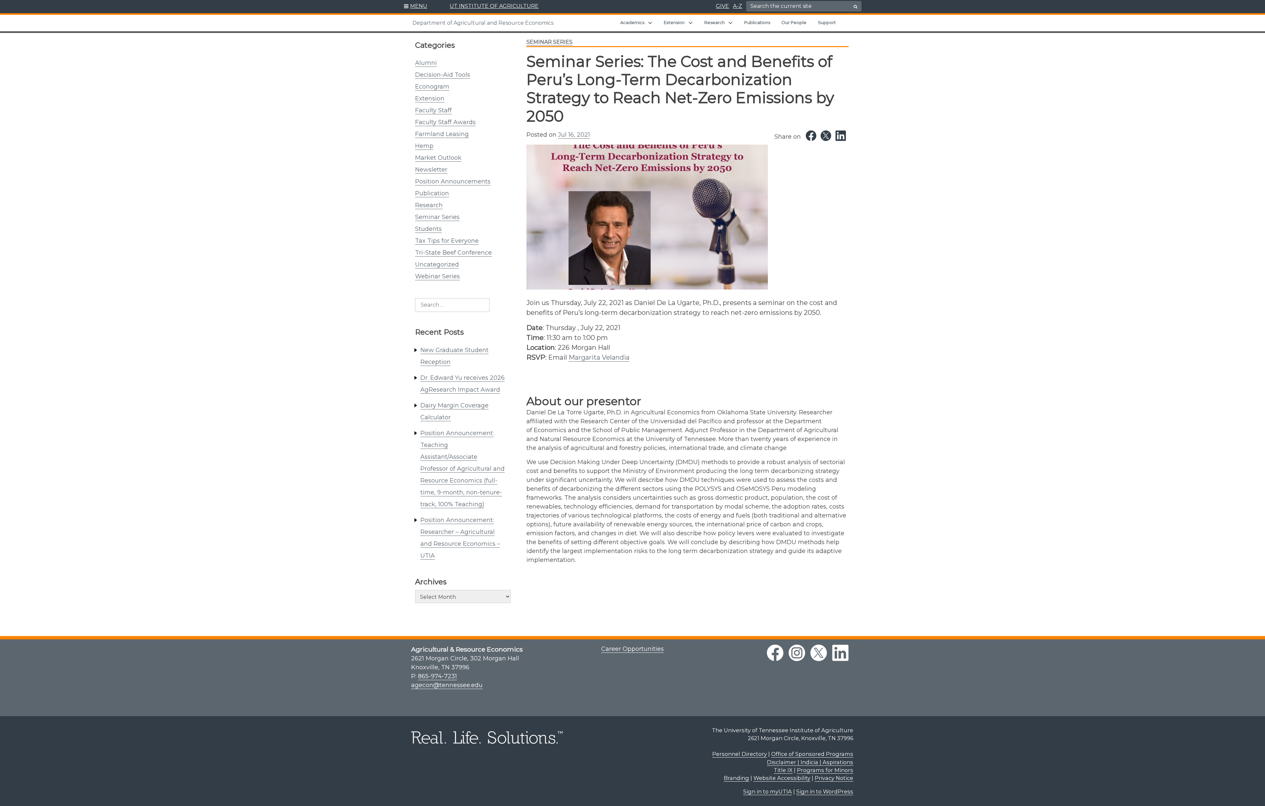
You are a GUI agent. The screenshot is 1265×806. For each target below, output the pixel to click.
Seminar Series (437, 217)
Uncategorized (437, 264)
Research (714, 22)
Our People (793, 22)
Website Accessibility (781, 778)
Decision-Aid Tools (442, 74)
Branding (736, 778)
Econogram (432, 86)
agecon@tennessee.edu (447, 685)
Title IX (783, 770)
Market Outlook (438, 157)
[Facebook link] (811, 135)
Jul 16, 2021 (574, 134)
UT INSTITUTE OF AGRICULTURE (494, 6)
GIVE (722, 6)
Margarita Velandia (599, 357)
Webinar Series (437, 276)
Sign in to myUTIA (767, 791)
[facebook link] (775, 653)
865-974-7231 (437, 676)
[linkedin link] (840, 653)
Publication (432, 193)
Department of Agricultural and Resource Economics (482, 23)
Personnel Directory (739, 754)
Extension (674, 22)
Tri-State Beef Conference (453, 252)
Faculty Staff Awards (445, 122)
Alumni (426, 63)
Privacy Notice (834, 778)
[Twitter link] (826, 135)
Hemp (424, 146)
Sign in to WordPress (824, 791)
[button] (415, 6)
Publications (757, 22)
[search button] (855, 7)
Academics (632, 22)
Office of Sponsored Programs (812, 754)
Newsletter (431, 169)
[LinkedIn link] (840, 135)
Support (827, 22)
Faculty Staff (433, 110)
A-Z (737, 6)
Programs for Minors (825, 770)
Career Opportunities (632, 649)
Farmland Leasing (442, 134)
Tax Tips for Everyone (447, 240)
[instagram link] (797, 653)
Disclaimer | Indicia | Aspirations (810, 762)
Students (428, 229)
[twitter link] (818, 653)
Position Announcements (453, 181)
